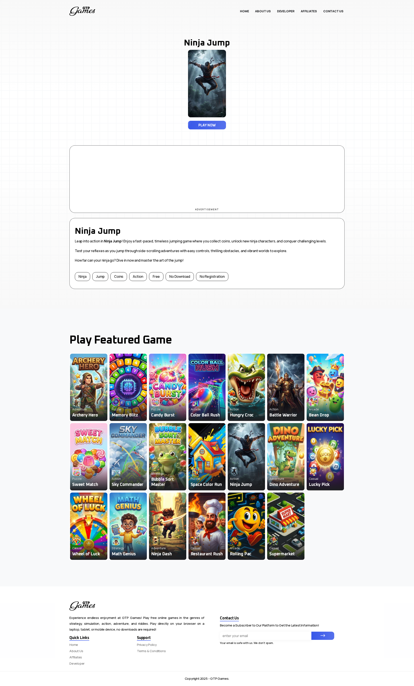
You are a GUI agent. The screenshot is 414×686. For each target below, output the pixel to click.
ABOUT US (263, 11)
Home (73, 644)
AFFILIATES (309, 11)
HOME (244, 11)
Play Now (206, 125)
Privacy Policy (147, 644)
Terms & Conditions (151, 651)
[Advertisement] (207, 176)
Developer (77, 663)
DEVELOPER (286, 11)
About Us (76, 651)
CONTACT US (333, 11)
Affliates (75, 657)
